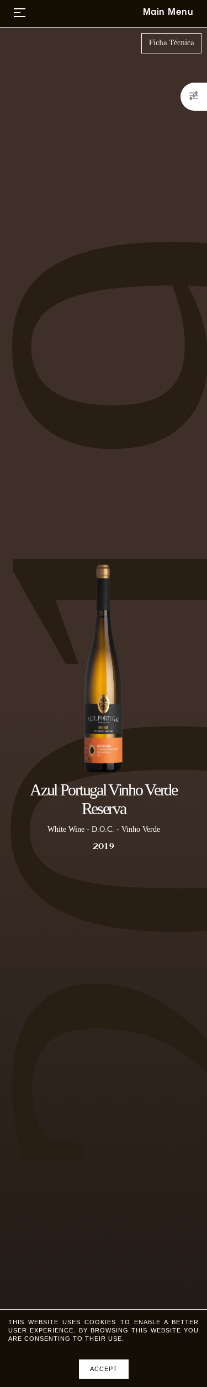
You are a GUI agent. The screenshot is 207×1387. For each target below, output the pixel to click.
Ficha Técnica (171, 43)
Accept (104, 1369)
